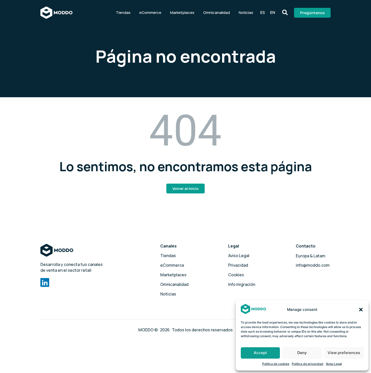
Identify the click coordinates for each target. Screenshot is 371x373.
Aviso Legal (334, 364)
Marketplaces (182, 12)
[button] (360, 309)
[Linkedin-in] (44, 282)
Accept (260, 352)
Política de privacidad (307, 364)
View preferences (344, 352)
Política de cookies (275, 364)
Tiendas (123, 12)
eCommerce (150, 12)
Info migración (241, 284)
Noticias (246, 12)
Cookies (236, 274)
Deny (302, 352)
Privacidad (238, 265)
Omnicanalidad (216, 12)
